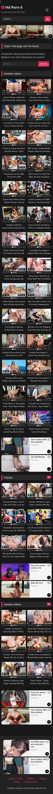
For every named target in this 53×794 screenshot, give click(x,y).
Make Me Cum (37, 583)
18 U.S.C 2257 (16, 778)
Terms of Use (31, 782)
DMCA (31, 778)
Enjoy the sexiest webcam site (38, 566)
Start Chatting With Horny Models (11, 35)
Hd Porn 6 (13, 7)
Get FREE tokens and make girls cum (38, 744)
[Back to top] (45, 786)
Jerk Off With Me (38, 457)
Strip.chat (4, 37)
